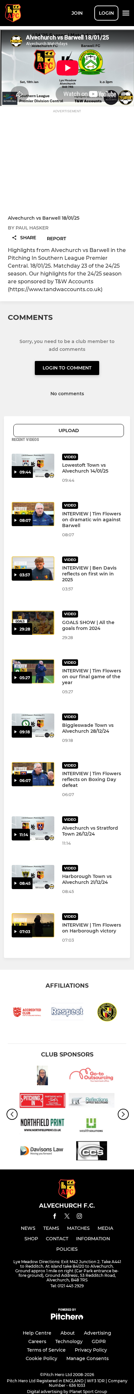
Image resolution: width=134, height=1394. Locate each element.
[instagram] (79, 1217)
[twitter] (67, 1217)
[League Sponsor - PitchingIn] (42, 1102)
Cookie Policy (41, 1358)
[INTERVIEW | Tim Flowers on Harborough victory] (33, 925)
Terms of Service (46, 1350)
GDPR (99, 1341)
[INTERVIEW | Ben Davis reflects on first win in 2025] (33, 568)
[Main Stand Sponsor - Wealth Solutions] (91, 1127)
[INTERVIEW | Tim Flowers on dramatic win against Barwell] (33, 514)
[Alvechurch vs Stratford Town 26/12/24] (33, 828)
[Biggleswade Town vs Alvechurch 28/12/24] (33, 725)
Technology (69, 1341)
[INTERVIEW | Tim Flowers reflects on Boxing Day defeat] (33, 774)
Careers (37, 1341)
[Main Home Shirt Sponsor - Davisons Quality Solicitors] (42, 1152)
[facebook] (54, 1217)
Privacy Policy (91, 1350)
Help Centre (37, 1333)
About (67, 1333)
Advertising (97, 1333)
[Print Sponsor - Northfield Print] (42, 1127)
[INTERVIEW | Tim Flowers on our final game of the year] (33, 671)
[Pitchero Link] (67, 1318)
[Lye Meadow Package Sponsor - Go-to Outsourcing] (91, 1077)
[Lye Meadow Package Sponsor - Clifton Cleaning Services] (91, 1152)
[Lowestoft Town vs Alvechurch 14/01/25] (33, 466)
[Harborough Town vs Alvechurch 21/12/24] (33, 877)
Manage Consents (87, 1358)
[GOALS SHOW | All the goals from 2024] (33, 623)
